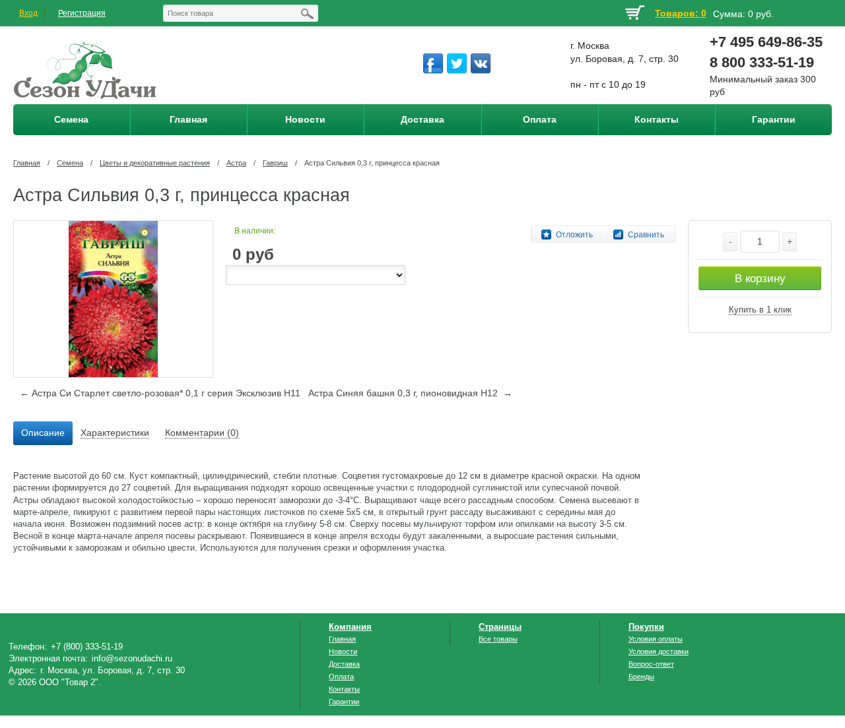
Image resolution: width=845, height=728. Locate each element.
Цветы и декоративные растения (155, 163)
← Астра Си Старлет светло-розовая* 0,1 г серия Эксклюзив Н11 (160, 393)
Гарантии (344, 702)
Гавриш (275, 163)
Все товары (498, 639)
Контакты (344, 689)
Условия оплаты (655, 639)
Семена (70, 163)
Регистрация (82, 13)
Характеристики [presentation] (115, 432)
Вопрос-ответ (651, 664)
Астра (236, 163)
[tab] (43, 433)
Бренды (641, 677)
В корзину (760, 278)
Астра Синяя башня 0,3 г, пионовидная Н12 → (410, 393)
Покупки (646, 627)
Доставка (344, 664)
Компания (350, 627)
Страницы (500, 627)
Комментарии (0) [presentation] (202, 432)
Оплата (341, 677)
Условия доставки (658, 651)
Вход (28, 13)
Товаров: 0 (680, 13)
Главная (26, 163)
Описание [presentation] (43, 432)
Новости (343, 651)
